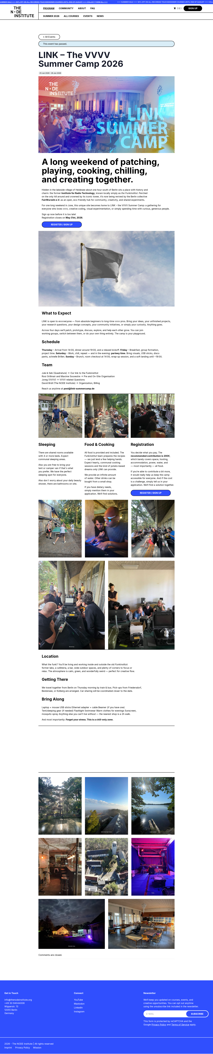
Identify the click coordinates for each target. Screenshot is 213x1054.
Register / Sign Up (62, 224)
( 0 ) (179, 8)
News (100, 16)
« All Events (49, 37)
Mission (37, 1047)
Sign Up (192, 8)
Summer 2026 (51, 16)
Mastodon (79, 1003)
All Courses (71, 16)
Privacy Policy (159, 1024)
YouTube (78, 999)
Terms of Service (180, 1024)
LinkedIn (78, 1007)
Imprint (8, 1047)
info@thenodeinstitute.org (18, 999)
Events (87, 16)
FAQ (92, 8)
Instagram (79, 1011)
